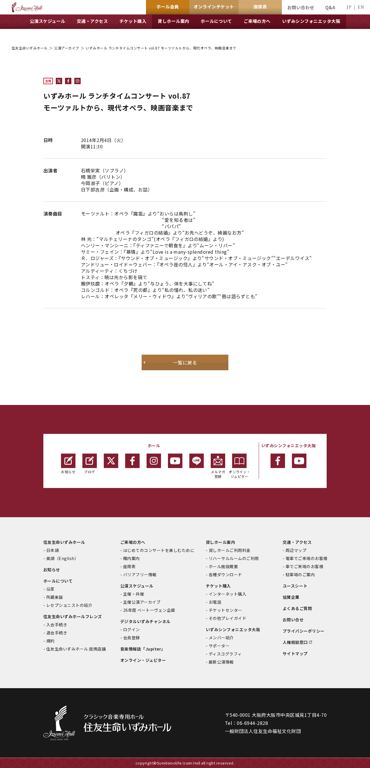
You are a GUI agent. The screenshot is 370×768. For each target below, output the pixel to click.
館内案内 (131, 558)
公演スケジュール (136, 586)
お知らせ (68, 471)
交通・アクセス (297, 542)
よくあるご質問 (297, 608)
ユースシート (295, 586)
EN (361, 7)
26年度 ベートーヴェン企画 (149, 610)
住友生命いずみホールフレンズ (72, 616)
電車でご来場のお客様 (307, 558)
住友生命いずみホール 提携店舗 (76, 649)
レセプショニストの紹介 (69, 605)
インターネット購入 (227, 594)
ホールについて (58, 581)
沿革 (50, 589)
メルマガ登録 (218, 474)
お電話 (215, 602)
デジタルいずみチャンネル (145, 621)
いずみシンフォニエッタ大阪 (233, 629)
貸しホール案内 (220, 542)
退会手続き (56, 633)
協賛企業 (291, 597)
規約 (50, 641)
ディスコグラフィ (225, 654)
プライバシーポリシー (304, 631)
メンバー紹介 (221, 637)
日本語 (52, 550)
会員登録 (131, 637)
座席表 (129, 566)
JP (349, 7)
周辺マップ (296, 550)
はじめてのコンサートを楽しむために (158, 550)
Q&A (330, 7)
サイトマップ (295, 653)
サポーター (219, 646)
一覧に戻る (185, 362)
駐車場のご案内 (300, 574)
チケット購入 (218, 586)
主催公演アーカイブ (141, 602)
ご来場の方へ (132, 542)
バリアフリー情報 (140, 574)
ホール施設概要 (223, 566)
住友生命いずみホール (30, 47)
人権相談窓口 (295, 642)
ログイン (131, 629)
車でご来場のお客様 (304, 566)
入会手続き (56, 624)
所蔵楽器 (54, 597)
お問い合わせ (300, 7)
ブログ (89, 471)
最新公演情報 (221, 662)
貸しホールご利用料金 (230, 550)
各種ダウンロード (225, 574)
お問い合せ (293, 619)
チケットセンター (225, 610)
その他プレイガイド (227, 618)
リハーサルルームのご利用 (234, 558)
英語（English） (62, 558)
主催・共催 (133, 594)
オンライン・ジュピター (239, 474)
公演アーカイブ (66, 47)
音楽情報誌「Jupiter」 (142, 649)
